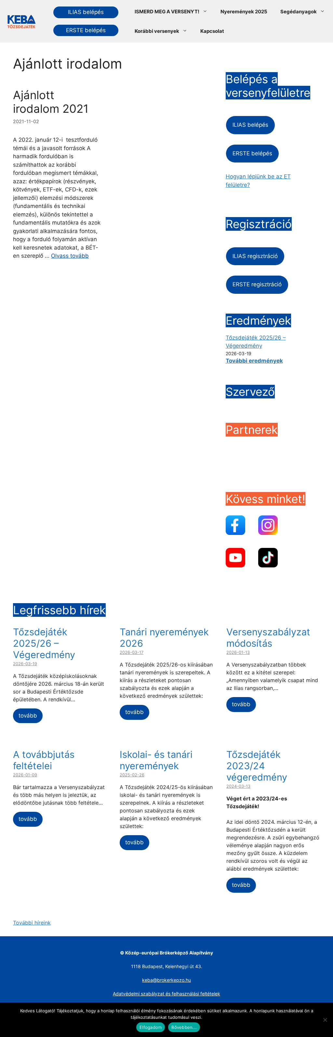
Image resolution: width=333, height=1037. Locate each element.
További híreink (32, 922)
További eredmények (254, 360)
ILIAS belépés (86, 12)
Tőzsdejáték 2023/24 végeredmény (256, 766)
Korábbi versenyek (157, 31)
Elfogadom (151, 1027)
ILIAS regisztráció (255, 256)
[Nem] (325, 1020)
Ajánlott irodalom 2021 (50, 101)
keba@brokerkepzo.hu (166, 980)
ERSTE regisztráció (257, 284)
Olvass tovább (70, 256)
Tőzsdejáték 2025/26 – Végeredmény (44, 643)
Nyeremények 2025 (243, 11)
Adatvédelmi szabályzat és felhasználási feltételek (166, 993)
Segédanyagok (298, 11)
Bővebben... (184, 1027)
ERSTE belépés (86, 30)
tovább (28, 715)
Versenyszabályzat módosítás (268, 637)
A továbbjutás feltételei (43, 760)
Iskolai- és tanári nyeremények (156, 760)
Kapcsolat (212, 31)
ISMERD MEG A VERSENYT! (167, 11)
